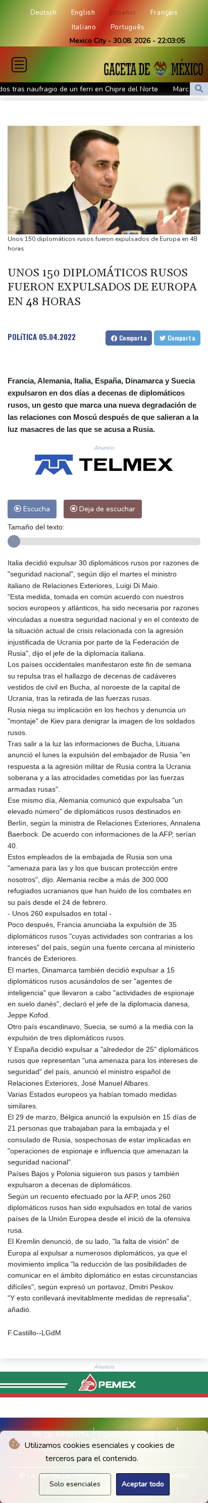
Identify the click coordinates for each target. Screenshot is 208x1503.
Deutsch (43, 12)
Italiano (84, 27)
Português (128, 27)
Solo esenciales (74, 1484)
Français (164, 12)
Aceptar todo (143, 1484)
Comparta (131, 337)
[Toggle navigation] (19, 65)
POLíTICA (22, 336)
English (83, 12)
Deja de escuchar (106, 509)
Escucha (35, 509)
